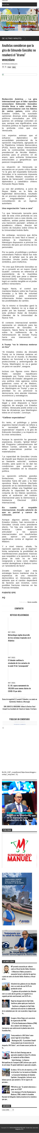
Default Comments (19, 722)
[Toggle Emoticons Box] (3, 728)
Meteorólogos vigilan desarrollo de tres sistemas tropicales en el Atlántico (19, 637)
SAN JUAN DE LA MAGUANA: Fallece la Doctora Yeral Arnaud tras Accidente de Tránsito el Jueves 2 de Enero (19, 707)
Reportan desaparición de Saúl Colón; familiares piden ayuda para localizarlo (23, 1002)
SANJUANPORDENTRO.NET (18, 1127)
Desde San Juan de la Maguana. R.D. (26, 1128)
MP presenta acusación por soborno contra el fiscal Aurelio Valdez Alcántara (23, 967)
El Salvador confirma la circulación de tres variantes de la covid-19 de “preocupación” (19, 663)
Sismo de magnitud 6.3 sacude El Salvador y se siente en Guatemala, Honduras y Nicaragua (19, 700)
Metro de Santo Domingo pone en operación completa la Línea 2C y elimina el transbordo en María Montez (23, 1055)
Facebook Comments (20, 724)
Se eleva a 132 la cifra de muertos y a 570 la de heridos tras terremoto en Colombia (24, 1070)
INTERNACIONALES (9, 64)
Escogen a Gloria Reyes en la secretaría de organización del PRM (23, 1019)
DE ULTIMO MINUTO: (12, 38)
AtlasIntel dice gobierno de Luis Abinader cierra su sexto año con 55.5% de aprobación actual (23, 986)
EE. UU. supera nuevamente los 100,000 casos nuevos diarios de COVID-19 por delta (19, 688)
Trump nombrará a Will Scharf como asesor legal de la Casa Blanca (22, 1036)
